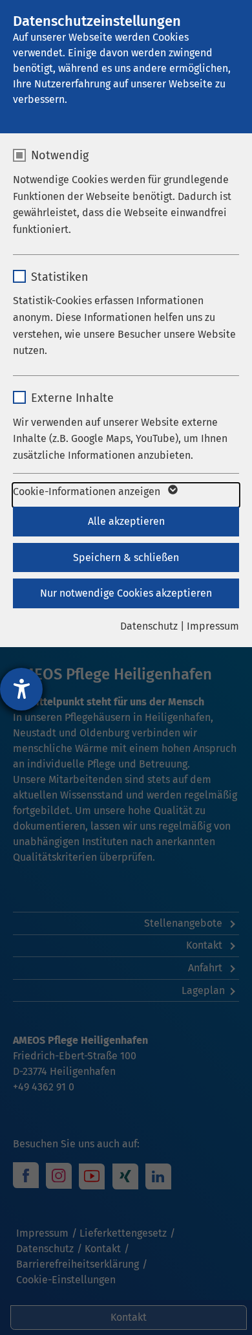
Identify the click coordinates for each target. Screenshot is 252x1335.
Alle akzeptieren (126, 521)
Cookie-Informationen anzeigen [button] (88, 491)
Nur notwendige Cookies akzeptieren (126, 593)
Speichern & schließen (126, 557)
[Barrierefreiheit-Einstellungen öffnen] (21, 689)
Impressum (213, 626)
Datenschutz (149, 626)
